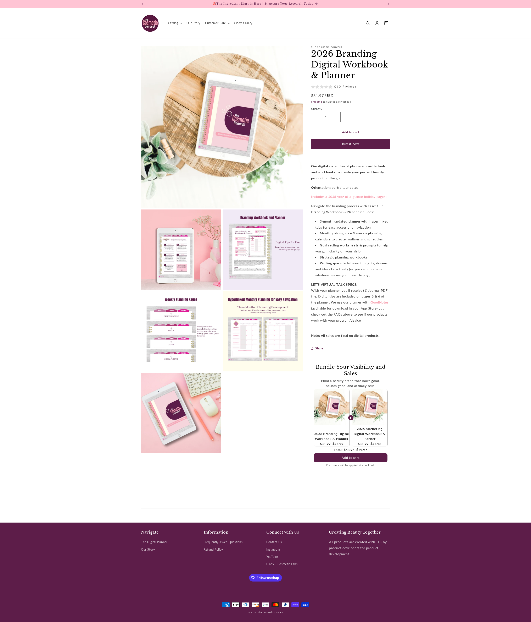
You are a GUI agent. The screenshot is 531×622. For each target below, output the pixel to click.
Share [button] (319, 348)
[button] (175, 23)
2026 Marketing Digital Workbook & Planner (369, 434)
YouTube (272, 556)
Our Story (148, 549)
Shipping (316, 101)
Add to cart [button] (351, 457)
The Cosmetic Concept (270, 612)
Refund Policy (213, 549)
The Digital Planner (154, 542)
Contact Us (274, 542)
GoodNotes (379, 302)
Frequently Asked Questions (223, 542)
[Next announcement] (388, 4)
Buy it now (350, 144)
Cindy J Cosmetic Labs (282, 564)
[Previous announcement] (142, 4)
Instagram (273, 549)
